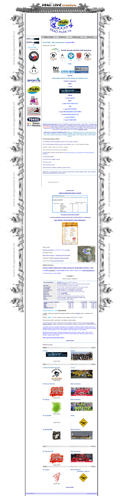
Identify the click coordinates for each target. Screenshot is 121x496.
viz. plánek (67, 250)
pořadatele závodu (82, 129)
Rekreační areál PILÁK (48, 250)
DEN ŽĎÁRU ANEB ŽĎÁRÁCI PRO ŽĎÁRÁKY (70, 220)
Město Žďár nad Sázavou (49, 255)
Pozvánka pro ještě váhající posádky (70, 214)
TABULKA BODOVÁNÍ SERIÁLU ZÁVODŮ (70, 193)
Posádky (78, 313)
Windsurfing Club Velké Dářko (63, 255)
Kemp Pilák (64, 293)
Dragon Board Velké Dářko (57, 260)
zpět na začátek (70, 190)
